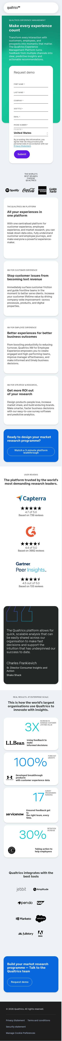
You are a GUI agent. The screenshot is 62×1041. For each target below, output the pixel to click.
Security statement (16, 1027)
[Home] (13, 8)
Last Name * (19, 92)
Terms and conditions (39, 1020)
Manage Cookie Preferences (20, 1033)
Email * (17, 117)
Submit (22, 154)
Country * (18, 129)
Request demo (19, 982)
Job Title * (18, 109)
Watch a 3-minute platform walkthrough (31, 451)
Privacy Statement (22, 146)
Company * (18, 100)
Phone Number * (21, 125)
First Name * (19, 84)
